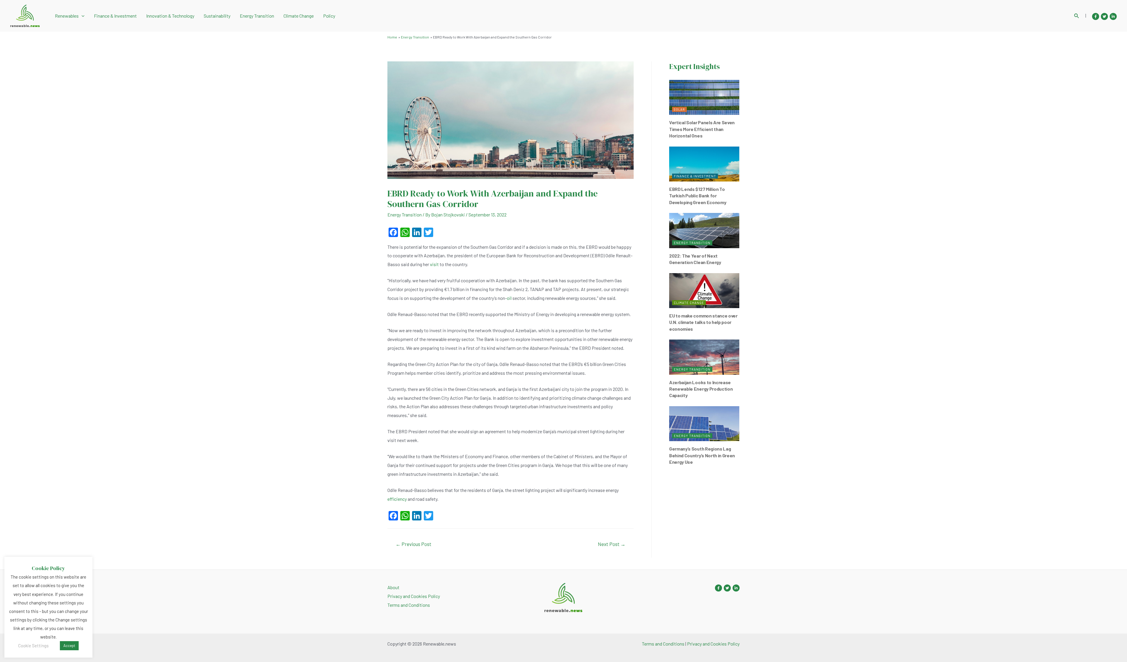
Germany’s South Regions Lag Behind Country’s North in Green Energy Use (702, 455)
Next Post (611, 544)
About (393, 587)
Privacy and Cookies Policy (413, 596)
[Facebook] (1095, 16)
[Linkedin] (1113, 16)
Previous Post (413, 544)
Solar (679, 109)
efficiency (397, 499)
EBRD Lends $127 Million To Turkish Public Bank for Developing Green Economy (697, 195)
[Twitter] (1104, 16)
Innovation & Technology (170, 16)
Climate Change (299, 16)
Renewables (67, 16)
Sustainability (217, 16)
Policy (329, 16)
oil (509, 298)
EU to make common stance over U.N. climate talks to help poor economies (703, 322)
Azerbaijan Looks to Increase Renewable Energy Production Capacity (701, 388)
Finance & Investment (115, 16)
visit (434, 264)
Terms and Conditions (408, 605)
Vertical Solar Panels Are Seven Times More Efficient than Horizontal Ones (702, 129)
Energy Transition (257, 16)
